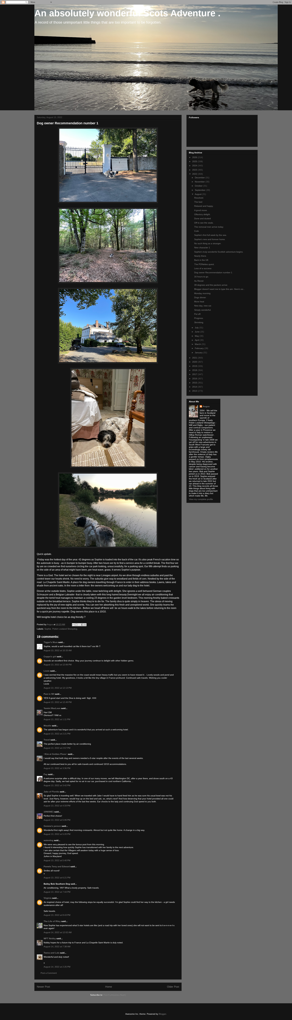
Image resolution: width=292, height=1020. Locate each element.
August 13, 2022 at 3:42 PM (57, 785)
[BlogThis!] (76, 624)
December (200, 177)
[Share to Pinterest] (85, 624)
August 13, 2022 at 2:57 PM (57, 748)
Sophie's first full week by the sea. (210, 235)
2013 (195, 391)
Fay (45, 774)
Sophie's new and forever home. (209, 239)
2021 (195, 357)
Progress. (198, 318)
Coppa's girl (50, 656)
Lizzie (47, 671)
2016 (195, 378)
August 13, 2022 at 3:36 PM (57, 768)
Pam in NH (49, 694)
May (197, 336)
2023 (195, 170)
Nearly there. (200, 256)
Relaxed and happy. (203, 206)
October (199, 186)
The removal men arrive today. (209, 227)
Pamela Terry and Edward (57, 866)
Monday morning (202, 293)
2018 (195, 370)
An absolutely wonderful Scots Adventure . (127, 13)
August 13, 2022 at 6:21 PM (57, 877)
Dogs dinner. (200, 297)
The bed (198, 202)
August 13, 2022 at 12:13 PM (58, 688)
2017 (195, 374)
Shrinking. (199, 322)
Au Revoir (199, 281)
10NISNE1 (49, 811)
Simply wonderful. (202, 310)
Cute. (196, 231)
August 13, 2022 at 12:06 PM (58, 664)
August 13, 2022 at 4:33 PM (57, 805)
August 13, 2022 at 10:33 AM (58, 650)
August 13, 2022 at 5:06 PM (57, 820)
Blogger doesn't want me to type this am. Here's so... (219, 289)
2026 (195, 157)
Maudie (47, 725)
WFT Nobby (50, 938)
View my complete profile (201, 499)
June (197, 331)
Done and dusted (202, 218)
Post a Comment (49, 973)
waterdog (48, 840)
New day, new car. (203, 305)
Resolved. (199, 198)
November (200, 181)
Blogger (162, 1014)
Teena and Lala (51, 953)
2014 (195, 387)
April (197, 340)
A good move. (200, 210)
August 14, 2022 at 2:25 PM (57, 967)
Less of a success (202, 268)
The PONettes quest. (204, 264)
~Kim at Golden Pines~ (55, 754)
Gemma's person (52, 826)
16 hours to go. (201, 276)
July (197, 327)
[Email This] (73, 624)
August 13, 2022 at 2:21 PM (57, 733)
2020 (195, 362)
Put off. (197, 314)
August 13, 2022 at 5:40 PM (57, 860)
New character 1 (202, 247)
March (198, 344)
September (200, 190)
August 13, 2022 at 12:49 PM (58, 702)
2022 (195, 174)
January (199, 352)
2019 (195, 366)
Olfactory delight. (202, 214)
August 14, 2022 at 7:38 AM (57, 946)
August (198, 194)
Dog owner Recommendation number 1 (213, 272)
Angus (206, 406)
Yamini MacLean (52, 708)
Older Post (173, 986)
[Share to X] (79, 624)
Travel (47, 740)
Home (108, 986)
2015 (195, 382)
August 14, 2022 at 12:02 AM (58, 932)
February (199, 348)
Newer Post (43, 986)
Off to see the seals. (204, 223)
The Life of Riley (52, 921)
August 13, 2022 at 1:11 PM (57, 719)
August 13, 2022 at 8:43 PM (57, 915)
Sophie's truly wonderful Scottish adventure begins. (218, 252)
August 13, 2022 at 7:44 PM (57, 892)
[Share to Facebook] (82, 624)
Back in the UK (201, 260)
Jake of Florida (51, 791)
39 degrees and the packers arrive (210, 285)
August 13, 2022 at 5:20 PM (57, 834)
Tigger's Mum (51, 642)
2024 (195, 165)
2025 (195, 161)
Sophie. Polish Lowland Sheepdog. (61, 629)
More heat (199, 301)
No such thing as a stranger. (207, 243)
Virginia (48, 898)
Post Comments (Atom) (114, 995)
